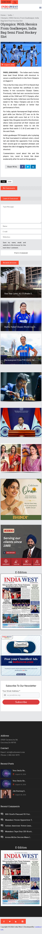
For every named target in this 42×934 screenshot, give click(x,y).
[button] (21, 386)
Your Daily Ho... (19, 770)
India (10, 15)
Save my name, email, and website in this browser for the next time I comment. (14, 245)
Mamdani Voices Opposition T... (19, 820)
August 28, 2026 (20, 795)
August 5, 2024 (9, 65)
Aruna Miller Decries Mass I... (18, 837)
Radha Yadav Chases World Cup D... (20, 327)
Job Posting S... (19, 791)
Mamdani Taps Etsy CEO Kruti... (19, 831)
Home (3, 15)
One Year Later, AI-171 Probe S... (18, 293)
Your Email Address (11, 691)
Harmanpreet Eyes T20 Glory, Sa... (19, 360)
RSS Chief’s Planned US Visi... (18, 814)
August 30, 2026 (20, 774)
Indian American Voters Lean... (18, 825)
